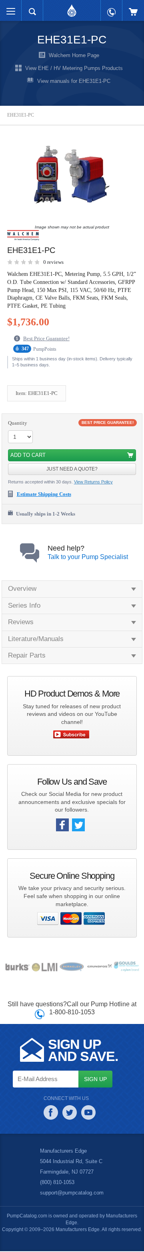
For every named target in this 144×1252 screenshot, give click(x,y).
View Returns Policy (93, 481)
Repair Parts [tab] (26, 655)
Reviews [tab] (20, 621)
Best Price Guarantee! (46, 338)
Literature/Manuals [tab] (37, 638)
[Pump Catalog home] (71, 8)
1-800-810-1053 (72, 1011)
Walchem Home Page (74, 56)
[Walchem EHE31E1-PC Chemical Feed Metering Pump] (70, 174)
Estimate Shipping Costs (44, 494)
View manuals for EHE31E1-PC (73, 81)
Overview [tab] (22, 588)
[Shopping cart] (133, 8)
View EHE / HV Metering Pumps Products (74, 69)
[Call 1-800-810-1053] (111, 8)
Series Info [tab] (24, 605)
